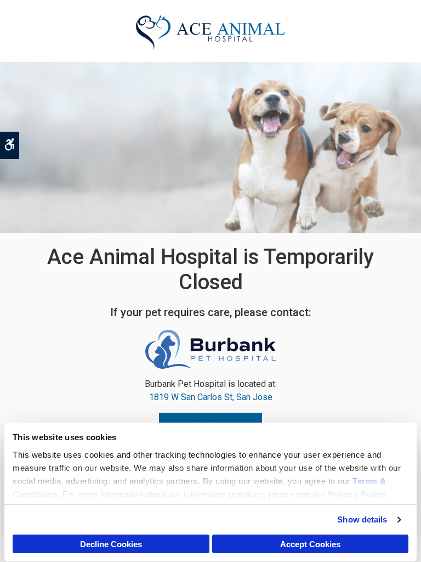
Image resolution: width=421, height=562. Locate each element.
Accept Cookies (310, 544)
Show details (362, 519)
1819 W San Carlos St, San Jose (210, 397)
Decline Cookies (111, 544)
